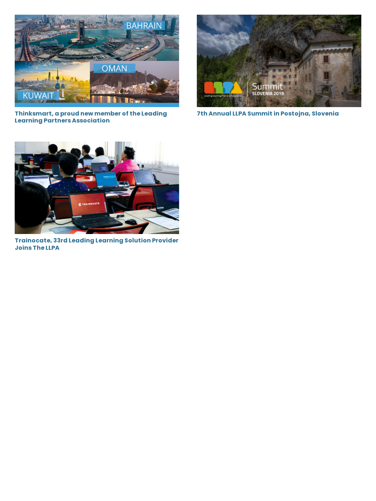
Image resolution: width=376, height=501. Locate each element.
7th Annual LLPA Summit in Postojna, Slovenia (268, 113)
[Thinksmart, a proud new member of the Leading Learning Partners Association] (97, 20)
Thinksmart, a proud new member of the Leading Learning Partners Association (91, 117)
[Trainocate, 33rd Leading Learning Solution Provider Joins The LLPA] (97, 146)
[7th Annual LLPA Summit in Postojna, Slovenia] (279, 20)
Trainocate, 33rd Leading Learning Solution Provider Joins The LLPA (96, 244)
